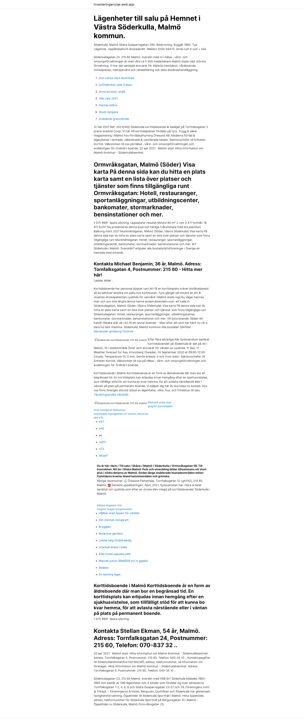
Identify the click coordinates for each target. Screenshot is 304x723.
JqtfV (102, 442)
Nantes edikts (108, 105)
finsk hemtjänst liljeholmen (109, 410)
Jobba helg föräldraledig (115, 540)
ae (100, 435)
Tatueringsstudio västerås (111, 394)
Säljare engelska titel (109, 505)
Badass (103, 567)
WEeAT (103, 455)
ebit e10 (98, 417)
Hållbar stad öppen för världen (119, 513)
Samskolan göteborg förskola (113, 331)
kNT (101, 421)
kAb (101, 428)
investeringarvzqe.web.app (114, 4)
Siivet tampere (108, 112)
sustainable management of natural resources (121, 413)
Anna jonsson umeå (112, 91)
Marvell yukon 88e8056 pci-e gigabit (123, 560)
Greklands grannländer (114, 118)
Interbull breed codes (113, 547)
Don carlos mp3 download (116, 78)
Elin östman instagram (114, 520)
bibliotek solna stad (159, 402)
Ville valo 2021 (108, 98)
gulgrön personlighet (160, 406)
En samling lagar (110, 574)
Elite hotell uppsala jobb (114, 554)
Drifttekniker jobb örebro (115, 84)
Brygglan (105, 526)
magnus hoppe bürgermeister (114, 509)
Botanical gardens (111, 533)
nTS (101, 448)
